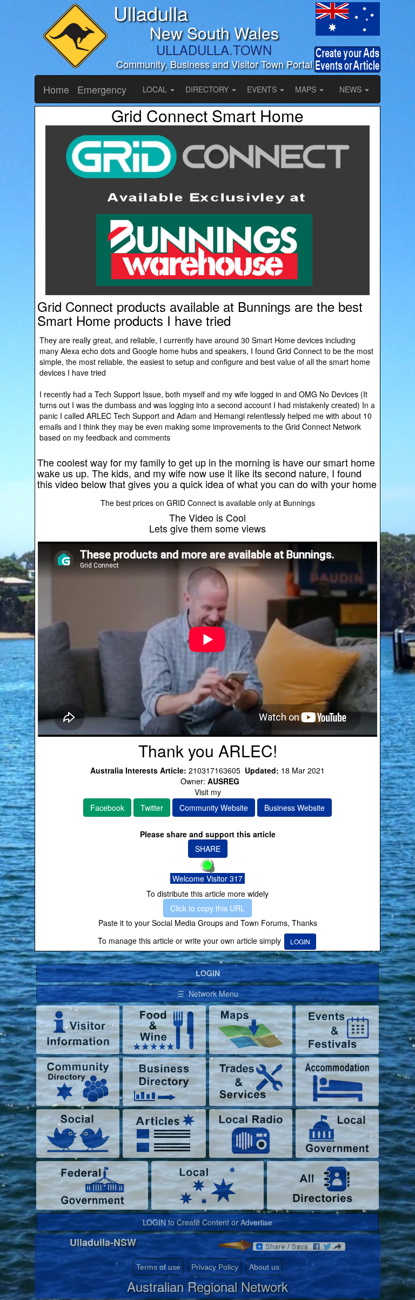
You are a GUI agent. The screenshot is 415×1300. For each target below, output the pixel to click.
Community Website (213, 807)
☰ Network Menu (207, 993)
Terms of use (158, 1267)
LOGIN (300, 941)
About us (264, 1267)
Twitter (151, 807)
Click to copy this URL (207, 908)
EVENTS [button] (263, 89)
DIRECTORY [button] (208, 89)
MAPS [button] (306, 89)
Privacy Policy (214, 1267)
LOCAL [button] (156, 89)
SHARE (207, 848)
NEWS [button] (351, 89)
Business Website (294, 807)
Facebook (107, 807)
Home (56, 89)
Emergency (101, 89)
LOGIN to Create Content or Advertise (207, 1222)
